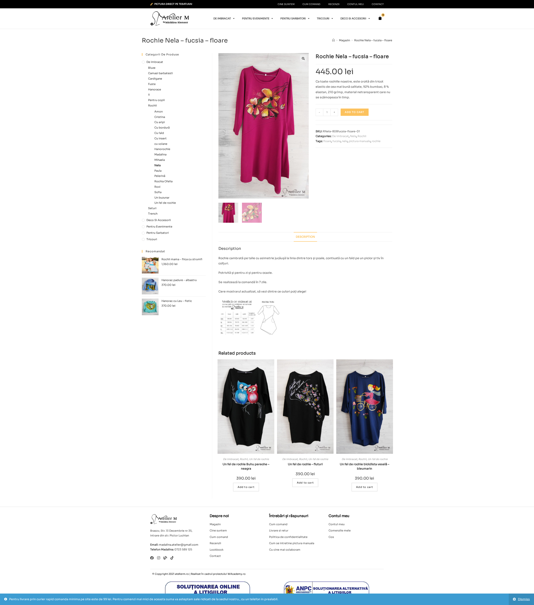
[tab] (305, 237)
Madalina (160, 154)
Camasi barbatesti (160, 73)
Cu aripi (159, 122)
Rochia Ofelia (163, 181)
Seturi (152, 208)
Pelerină (159, 176)
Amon (158, 111)
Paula (157, 170)
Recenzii (333, 4)
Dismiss (524, 599)
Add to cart (354, 112)
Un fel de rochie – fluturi (305, 464)
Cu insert (160, 138)
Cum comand (311, 4)
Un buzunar (161, 197)
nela (345, 141)
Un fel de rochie (259, 459)
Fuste (152, 84)
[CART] (380, 18)
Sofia (157, 192)
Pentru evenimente (255, 18)
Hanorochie (162, 149)
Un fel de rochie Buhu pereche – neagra (246, 466)
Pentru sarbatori (293, 18)
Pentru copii (156, 100)
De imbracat (222, 18)
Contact (378, 4)
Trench (152, 213)
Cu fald (159, 133)
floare (327, 141)
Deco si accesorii (353, 18)
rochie (376, 141)
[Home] (333, 40)
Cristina (159, 117)
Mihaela (159, 160)
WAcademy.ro (237, 573)
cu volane (160, 144)
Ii (149, 94)
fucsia (336, 141)
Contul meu (355, 4)
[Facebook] (152, 558)
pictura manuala (359, 141)
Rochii (362, 136)
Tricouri (323, 18)
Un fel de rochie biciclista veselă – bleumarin (364, 466)
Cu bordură (162, 127)
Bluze (151, 68)
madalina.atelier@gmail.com (178, 544)
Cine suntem (286, 4)
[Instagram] (158, 558)
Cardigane (155, 78)
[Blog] (165, 558)
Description (305, 237)
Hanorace (154, 89)
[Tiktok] (172, 558)
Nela (353, 136)
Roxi (157, 187)
